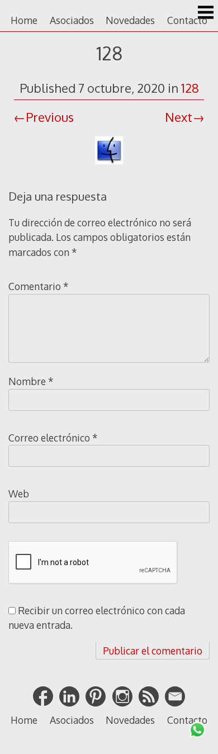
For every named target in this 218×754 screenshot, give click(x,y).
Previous (50, 117)
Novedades (130, 20)
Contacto (187, 20)
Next (178, 117)
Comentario (38, 286)
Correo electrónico (53, 437)
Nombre (31, 381)
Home (24, 20)
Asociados (72, 20)
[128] (109, 165)
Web (18, 493)
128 (190, 88)
